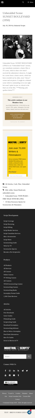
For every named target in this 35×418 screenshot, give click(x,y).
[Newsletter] (22, 371)
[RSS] (18, 371)
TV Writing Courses (10, 278)
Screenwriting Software (11, 328)
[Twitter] (27, 371)
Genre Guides (8, 316)
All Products (7, 265)
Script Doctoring (9, 224)
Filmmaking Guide (9, 319)
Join (6, 396)
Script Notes (7, 240)
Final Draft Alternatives (11, 334)
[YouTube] (5, 375)
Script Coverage (9, 221)
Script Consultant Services (12, 233)
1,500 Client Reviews (10, 296)
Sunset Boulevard (19, 190)
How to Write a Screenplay (12, 331)
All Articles (9, 184)
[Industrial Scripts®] (2, 2)
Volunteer (24, 393)
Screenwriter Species (10, 249)
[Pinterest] (9, 375)
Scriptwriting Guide (10, 322)
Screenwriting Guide (10, 243)
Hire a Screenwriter (10, 236)
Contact (17, 399)
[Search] (28, 356)
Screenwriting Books (10, 290)
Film (19, 184)
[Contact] (14, 375)
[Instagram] (9, 371)
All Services (7, 268)
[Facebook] (5, 371)
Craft (15, 184)
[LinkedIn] (14, 371)
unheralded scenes (9, 193)
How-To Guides (9, 337)
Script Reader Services (11, 230)
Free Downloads (9, 313)
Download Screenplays (11, 325)
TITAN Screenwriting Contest (13, 284)
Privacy (4, 393)
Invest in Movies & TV (11, 340)
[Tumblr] (18, 375)
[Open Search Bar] (23, 2)
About (31, 393)
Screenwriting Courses (11, 287)
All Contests (7, 281)
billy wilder (9, 190)
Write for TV (8, 246)
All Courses (7, 271)
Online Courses (8, 275)
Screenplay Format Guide (12, 293)
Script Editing (8, 227)
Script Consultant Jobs (15, 396)
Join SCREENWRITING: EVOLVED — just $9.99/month (17, 116)
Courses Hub (26, 396)
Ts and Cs (11, 393)
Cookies (18, 393)
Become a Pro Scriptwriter (12, 252)
